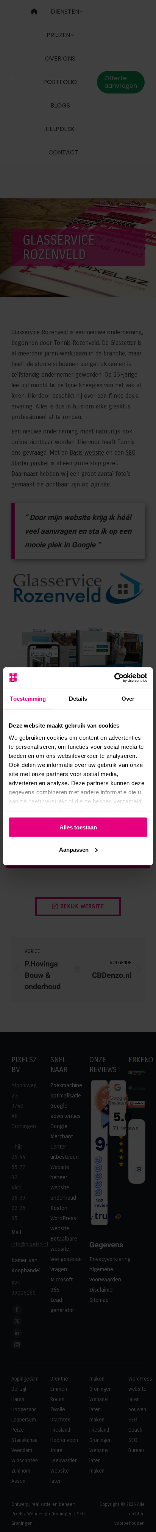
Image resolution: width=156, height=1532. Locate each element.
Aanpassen (74, 849)
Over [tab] (128, 698)
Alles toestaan (78, 827)
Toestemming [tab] (28, 698)
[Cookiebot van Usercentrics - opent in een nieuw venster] (114, 678)
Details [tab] (78, 698)
